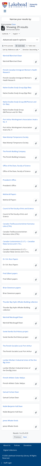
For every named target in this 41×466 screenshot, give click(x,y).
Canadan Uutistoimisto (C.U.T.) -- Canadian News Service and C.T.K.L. (19, 242)
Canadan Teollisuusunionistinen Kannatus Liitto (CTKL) (19, 225)
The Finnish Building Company (14, 151)
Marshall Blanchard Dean (12, 56)
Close (14, 24)
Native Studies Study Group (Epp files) (17, 87)
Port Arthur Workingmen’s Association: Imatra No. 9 (20, 120)
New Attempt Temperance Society (15, 137)
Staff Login (8, 463)
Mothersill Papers (9, 194)
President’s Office (9, 180)
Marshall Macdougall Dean (13, 317)
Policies (17, 445)
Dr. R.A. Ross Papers (10, 259)
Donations (27, 445)
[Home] (20, 4)
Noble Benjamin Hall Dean (12, 406)
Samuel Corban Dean (11, 392)
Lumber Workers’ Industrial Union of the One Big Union (20, 361)
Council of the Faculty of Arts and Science (18, 208)
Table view (31, 46)
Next (25, 437)
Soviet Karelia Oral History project (15, 331)
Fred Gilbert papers (10, 273)
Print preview (8, 46)
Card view (21, 46)
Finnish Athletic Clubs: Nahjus (14, 378)
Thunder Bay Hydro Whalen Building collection (20, 302)
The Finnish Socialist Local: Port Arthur (17, 346)
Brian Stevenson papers (12, 288)
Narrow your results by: (20, 19)
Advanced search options (14, 39)
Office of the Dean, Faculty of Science (16, 166)
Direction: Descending (30, 50)
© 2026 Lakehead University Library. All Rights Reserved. (19, 457)
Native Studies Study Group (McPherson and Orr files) (19, 103)
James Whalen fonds (10, 420)
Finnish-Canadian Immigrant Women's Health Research (20, 71)
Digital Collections (10, 450)
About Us (6, 445)
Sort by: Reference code (11, 50)
